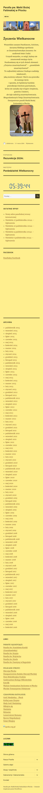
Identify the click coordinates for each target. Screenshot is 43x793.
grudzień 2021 (11, 427)
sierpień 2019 (10, 510)
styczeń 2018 (10, 566)
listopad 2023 (11, 360)
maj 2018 (9, 554)
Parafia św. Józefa (10, 659)
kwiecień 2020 (11, 486)
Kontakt (6, 780)
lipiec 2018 (9, 548)
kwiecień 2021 (11, 451)
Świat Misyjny (9, 721)
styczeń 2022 (10, 425)
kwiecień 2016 (11, 627)
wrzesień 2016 (11, 613)
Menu (6, 17)
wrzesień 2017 (11, 577)
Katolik (6, 683)
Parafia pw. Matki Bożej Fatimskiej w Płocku (16, 9)
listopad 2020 (11, 466)
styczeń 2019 (10, 530)
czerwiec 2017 (11, 586)
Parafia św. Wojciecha (12, 656)
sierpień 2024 (11, 334)
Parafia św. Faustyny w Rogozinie (17, 662)
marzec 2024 (10, 348)
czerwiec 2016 (11, 621)
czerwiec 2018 (11, 551)
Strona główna (8, 754)
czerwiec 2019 (11, 516)
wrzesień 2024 (11, 331)
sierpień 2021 (10, 439)
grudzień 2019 (11, 498)
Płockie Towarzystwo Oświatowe (16, 689)
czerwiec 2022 (11, 410)
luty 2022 (9, 422)
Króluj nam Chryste (11, 700)
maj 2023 (9, 378)
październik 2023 (12, 363)
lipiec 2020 (9, 477)
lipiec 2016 (9, 618)
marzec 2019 (10, 524)
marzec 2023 (10, 383)
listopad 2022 (11, 395)
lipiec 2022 (9, 407)
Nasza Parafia (8, 759)
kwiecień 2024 (11, 345)
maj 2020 (9, 483)
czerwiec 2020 (11, 480)
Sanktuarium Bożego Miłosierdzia (17, 680)
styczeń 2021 (10, 460)
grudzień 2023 (11, 357)
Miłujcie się (8, 706)
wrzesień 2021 (11, 436)
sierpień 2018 (10, 545)
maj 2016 (9, 624)
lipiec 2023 (9, 372)
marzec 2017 (10, 595)
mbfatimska (9, 143)
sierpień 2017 (10, 580)
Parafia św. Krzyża (10, 653)
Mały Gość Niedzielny (12, 703)
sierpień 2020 (11, 474)
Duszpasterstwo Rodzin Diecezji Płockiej (20, 674)
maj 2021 (9, 448)
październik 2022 (12, 398)
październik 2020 (12, 469)
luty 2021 (9, 457)
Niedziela (7, 709)
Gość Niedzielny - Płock (13, 697)
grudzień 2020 (11, 463)
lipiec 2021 (9, 442)
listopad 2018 (10, 536)
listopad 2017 (10, 571)
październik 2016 (12, 610)
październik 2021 (12, 433)
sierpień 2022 (11, 404)
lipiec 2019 (9, 513)
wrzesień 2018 (11, 542)
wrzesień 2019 (11, 507)
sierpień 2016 (10, 615)
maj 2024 (9, 342)
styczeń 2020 (10, 495)
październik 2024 (12, 328)
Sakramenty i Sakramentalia (13, 775)
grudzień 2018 (11, 533)
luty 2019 (9, 527)
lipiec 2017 (9, 583)
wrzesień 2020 (11, 472)
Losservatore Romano (12, 715)
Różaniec (7, 712)
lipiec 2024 (9, 336)
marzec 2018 (10, 560)
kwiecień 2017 (11, 592)
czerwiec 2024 (11, 339)
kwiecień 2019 (11, 521)
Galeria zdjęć (8, 764)
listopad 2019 (10, 501)
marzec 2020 (10, 489)
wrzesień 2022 (11, 401)
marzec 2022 (10, 419)
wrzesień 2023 (11, 366)
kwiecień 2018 (11, 557)
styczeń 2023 (10, 389)
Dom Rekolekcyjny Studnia (14, 677)
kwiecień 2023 (11, 381)
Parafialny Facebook (11, 258)
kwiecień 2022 (11, 416)
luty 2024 (9, 351)
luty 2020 (9, 492)
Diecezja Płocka (9, 671)
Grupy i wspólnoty (10, 770)
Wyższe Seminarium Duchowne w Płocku (20, 686)
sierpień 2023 (11, 369)
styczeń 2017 (10, 601)
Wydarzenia (29, 143)
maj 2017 (9, 589)
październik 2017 (12, 574)
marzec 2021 (10, 454)
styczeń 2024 (10, 354)
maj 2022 (9, 413)
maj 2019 (9, 519)
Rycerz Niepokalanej (11, 718)
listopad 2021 (10, 430)
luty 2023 (9, 386)
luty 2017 (9, 598)
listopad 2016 (10, 607)
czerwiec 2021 (11, 445)
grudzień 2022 (11, 392)
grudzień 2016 (11, 604)
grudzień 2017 (11, 568)
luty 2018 (9, 563)
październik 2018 (12, 539)
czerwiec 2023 (11, 375)
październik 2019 (12, 504)
